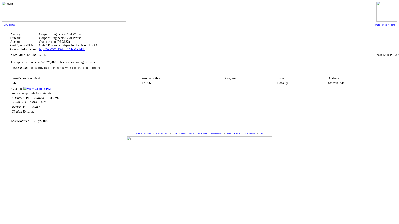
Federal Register (143, 133)
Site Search (249, 133)
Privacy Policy (233, 133)
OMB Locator (187, 133)
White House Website (385, 25)
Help (262, 133)
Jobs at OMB (162, 133)
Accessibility (216, 133)
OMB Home (9, 25)
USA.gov (202, 133)
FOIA (175, 133)
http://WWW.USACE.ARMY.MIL (62, 49)
